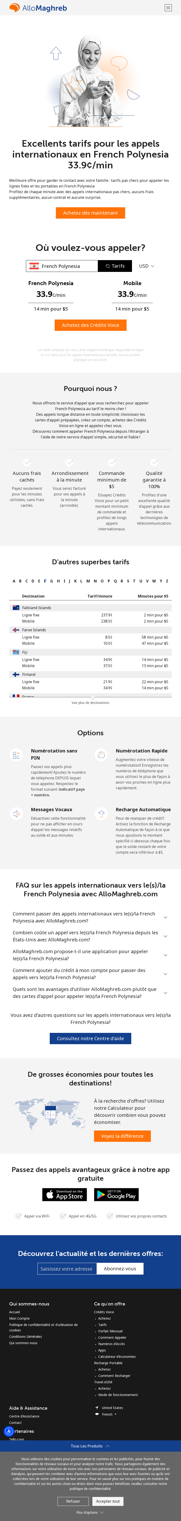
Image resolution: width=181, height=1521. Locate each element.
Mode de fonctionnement (118, 1394)
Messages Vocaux (51, 809)
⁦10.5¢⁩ (107, 643)
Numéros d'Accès (111, 1344)
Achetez (104, 1318)
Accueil (14, 1312)
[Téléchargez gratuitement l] (64, 1194)
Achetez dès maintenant (90, 213)
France (28, 696)
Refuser (73, 1501)
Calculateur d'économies (117, 1356)
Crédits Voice (104, 1312)
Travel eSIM (103, 1382)
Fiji (25, 652)
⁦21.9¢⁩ (107, 681)
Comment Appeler (112, 1337)
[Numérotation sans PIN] (16, 754)
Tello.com (16, 1439)
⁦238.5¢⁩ (106, 621)
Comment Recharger (114, 1375)
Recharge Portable (108, 1363)
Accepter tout (108, 1501)
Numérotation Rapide (142, 751)
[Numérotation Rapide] (101, 754)
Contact (15, 1422)
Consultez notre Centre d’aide (90, 1038)
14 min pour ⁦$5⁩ (155, 659)
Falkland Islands (36, 607)
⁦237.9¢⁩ (106, 615)
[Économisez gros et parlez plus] (50, 1114)
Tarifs (102, 1324)
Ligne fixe (30, 615)
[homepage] (86, 7)
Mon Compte (19, 1318)
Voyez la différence (122, 1136)
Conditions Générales (25, 1336)
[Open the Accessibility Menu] (9, 1431)
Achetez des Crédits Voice (90, 325)
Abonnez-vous (120, 1268)
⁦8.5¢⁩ (108, 637)
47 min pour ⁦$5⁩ (155, 643)
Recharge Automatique (143, 809)
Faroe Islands (34, 629)
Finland (28, 674)
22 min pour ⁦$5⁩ (155, 681)
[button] (168, 7)
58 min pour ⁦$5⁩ (155, 637)
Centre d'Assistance (24, 1416)
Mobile (28, 621)
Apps (102, 1350)
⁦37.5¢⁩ (107, 665)
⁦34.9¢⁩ (107, 659)
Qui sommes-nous (23, 1343)
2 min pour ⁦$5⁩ (156, 615)
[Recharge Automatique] (101, 813)
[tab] (12, 581)
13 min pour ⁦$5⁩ (155, 665)
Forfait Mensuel (110, 1331)
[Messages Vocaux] (16, 813)
